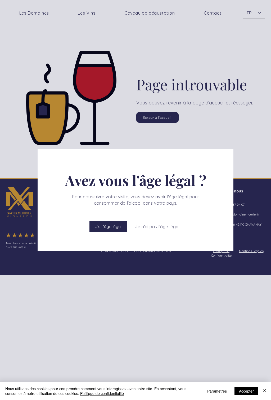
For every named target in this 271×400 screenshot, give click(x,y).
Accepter (246, 391)
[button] (108, 226)
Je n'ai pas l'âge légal (157, 226)
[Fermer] (264, 391)
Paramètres (217, 391)
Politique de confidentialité (102, 393)
